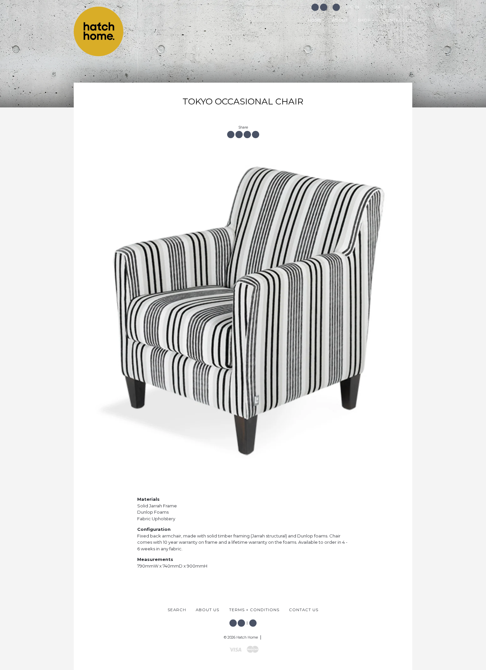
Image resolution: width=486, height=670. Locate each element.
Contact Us (303, 610)
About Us (207, 610)
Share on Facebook (230, 134)
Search (336, 7)
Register (376, 7)
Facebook (315, 7)
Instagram (323, 7)
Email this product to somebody (255, 134)
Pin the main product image (247, 134)
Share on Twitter (239, 134)
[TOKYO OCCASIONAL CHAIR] (243, 308)
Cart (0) (401, 7)
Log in (352, 7)
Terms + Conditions (254, 610)
